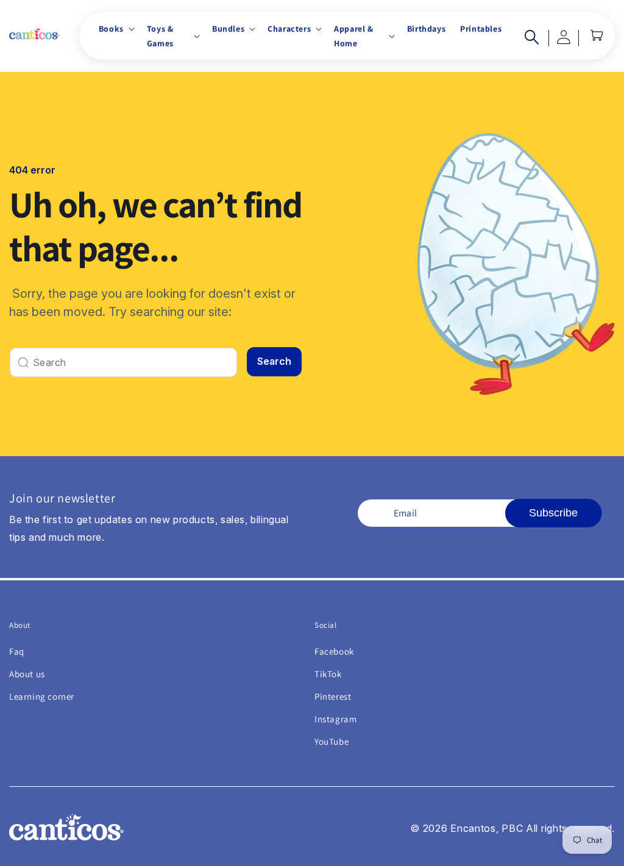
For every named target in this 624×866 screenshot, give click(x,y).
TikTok (328, 674)
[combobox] (123, 362)
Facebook (334, 651)
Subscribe (553, 513)
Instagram (335, 719)
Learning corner (41, 696)
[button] (115, 28)
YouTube (331, 741)
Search (274, 361)
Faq (16, 651)
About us (27, 674)
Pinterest (332, 696)
